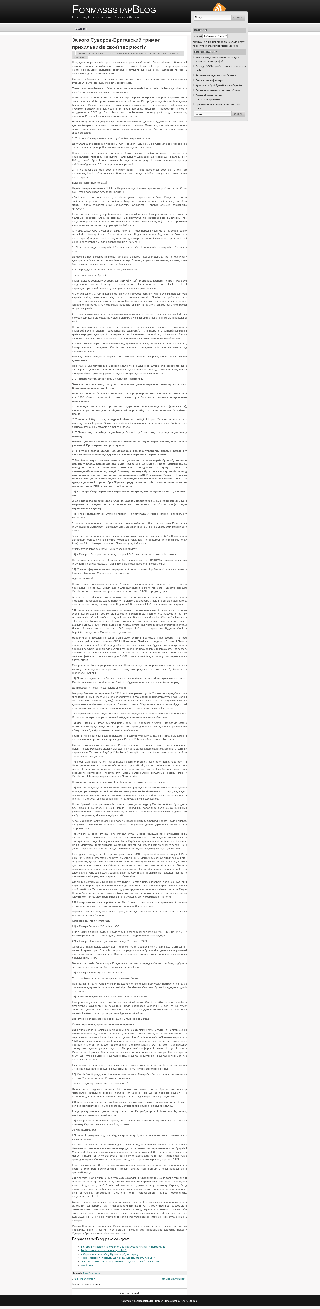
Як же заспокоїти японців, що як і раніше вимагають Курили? (118, 1257)
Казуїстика (87, 1265)
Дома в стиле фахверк (209, 80)
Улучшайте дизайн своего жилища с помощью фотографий (217, 59)
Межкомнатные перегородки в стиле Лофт (218, 41)
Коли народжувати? (84, 1278)
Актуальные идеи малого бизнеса (216, 75)
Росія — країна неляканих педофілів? (104, 1250)
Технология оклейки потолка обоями (218, 90)
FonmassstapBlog (114, 9)
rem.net (234, 45)
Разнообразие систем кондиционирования (209, 97)
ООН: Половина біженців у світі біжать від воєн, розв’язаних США (120, 1261)
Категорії (197, 36)
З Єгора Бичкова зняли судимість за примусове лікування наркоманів (123, 1246)
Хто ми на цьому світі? (173, 1278)
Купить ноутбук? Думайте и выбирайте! (219, 85)
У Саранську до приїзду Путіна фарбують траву (110, 1254)
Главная (81, 29)
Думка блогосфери (91, 1272)
